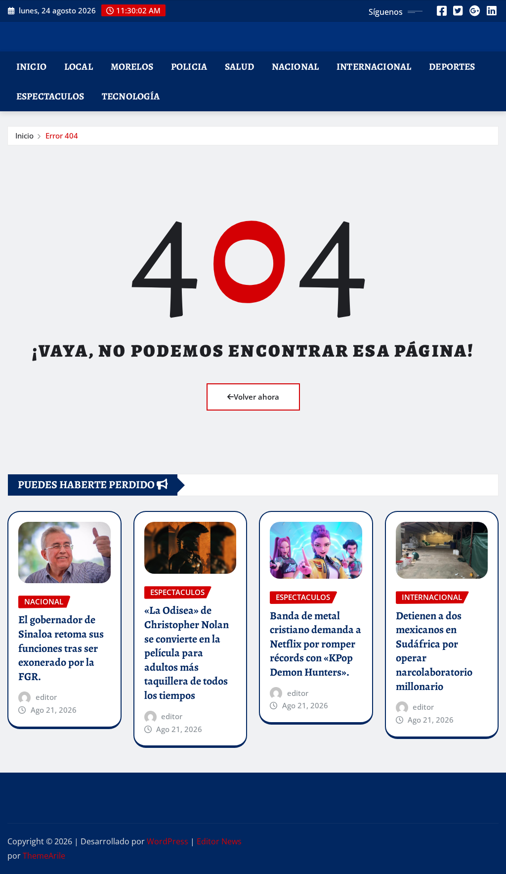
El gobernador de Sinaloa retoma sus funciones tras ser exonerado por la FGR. (61, 648)
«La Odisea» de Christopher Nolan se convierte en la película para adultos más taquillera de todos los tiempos (186, 653)
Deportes (452, 66)
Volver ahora (256, 397)
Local (78, 66)
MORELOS (132, 66)
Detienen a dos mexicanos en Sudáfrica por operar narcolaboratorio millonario (434, 651)
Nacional (295, 66)
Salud (239, 66)
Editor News (219, 841)
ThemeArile (44, 855)
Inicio (31, 66)
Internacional (374, 66)
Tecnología (131, 96)
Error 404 (61, 135)
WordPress (167, 841)
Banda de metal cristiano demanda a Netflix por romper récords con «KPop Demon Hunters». (315, 644)
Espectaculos (50, 96)
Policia (189, 66)
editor (46, 697)
